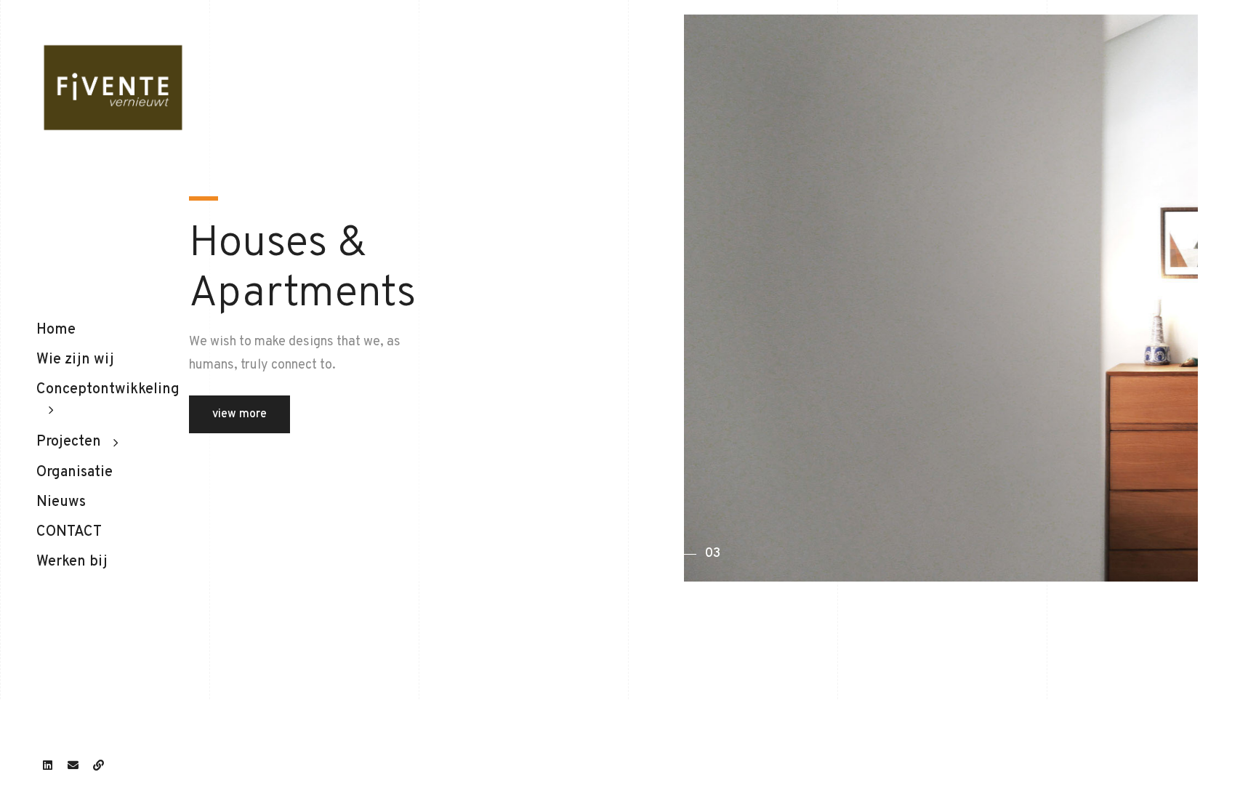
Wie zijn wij (75, 359)
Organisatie (74, 472)
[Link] (98, 765)
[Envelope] (73, 765)
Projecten (68, 442)
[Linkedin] (47, 765)
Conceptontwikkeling (108, 389)
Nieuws (61, 502)
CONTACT (69, 532)
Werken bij (72, 561)
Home (56, 330)
